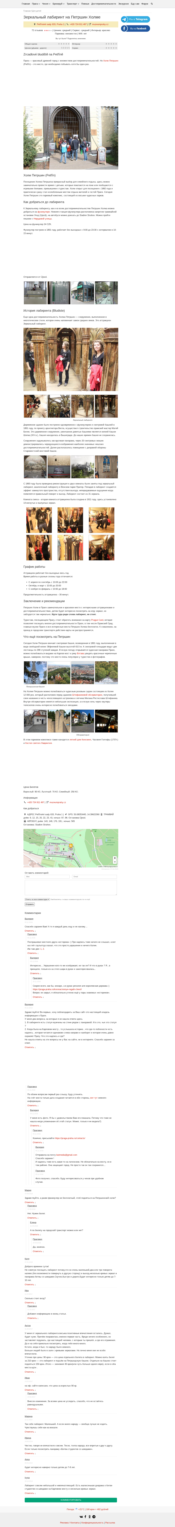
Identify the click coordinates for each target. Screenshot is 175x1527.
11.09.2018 (34, 1226)
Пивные (85, 4)
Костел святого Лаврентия (38, 743)
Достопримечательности (103, 4)
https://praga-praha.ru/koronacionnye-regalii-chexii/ (57, 989)
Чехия (45, 4)
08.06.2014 (29, 1463)
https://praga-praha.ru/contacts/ (70, 1138)
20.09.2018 (37, 1243)
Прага (35, 4)
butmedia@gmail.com (66, 1155)
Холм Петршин (110, 61)
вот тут (93, 1098)
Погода (75, 1509)
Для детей (36, 11)
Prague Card (97, 620)
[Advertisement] (70, 86)
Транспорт (72, 4)
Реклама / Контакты (70, 1522)
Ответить (29, 931)
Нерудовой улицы (43, 219)
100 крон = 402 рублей (97, 1509)
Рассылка (110, 1522)
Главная (26, 4)
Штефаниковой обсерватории (87, 695)
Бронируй (57, 4)
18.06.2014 (29, 1441)
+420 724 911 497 (78, 24)
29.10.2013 (29, 1481)
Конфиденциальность (92, 1522)
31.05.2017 (29, 1329)
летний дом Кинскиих (80, 739)
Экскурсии (123, 4)
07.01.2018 (29, 1262)
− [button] (115, 861)
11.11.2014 (28, 1420)
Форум (144, 4)
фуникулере (44, 212)
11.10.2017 (29, 1294)
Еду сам (135, 4)
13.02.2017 (29, 1381)
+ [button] (115, 858)
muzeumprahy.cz (100, 24)
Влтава (80, 653)
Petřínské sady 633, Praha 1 (50, 24)
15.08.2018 (29, 1194)
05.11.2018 (29, 922)
